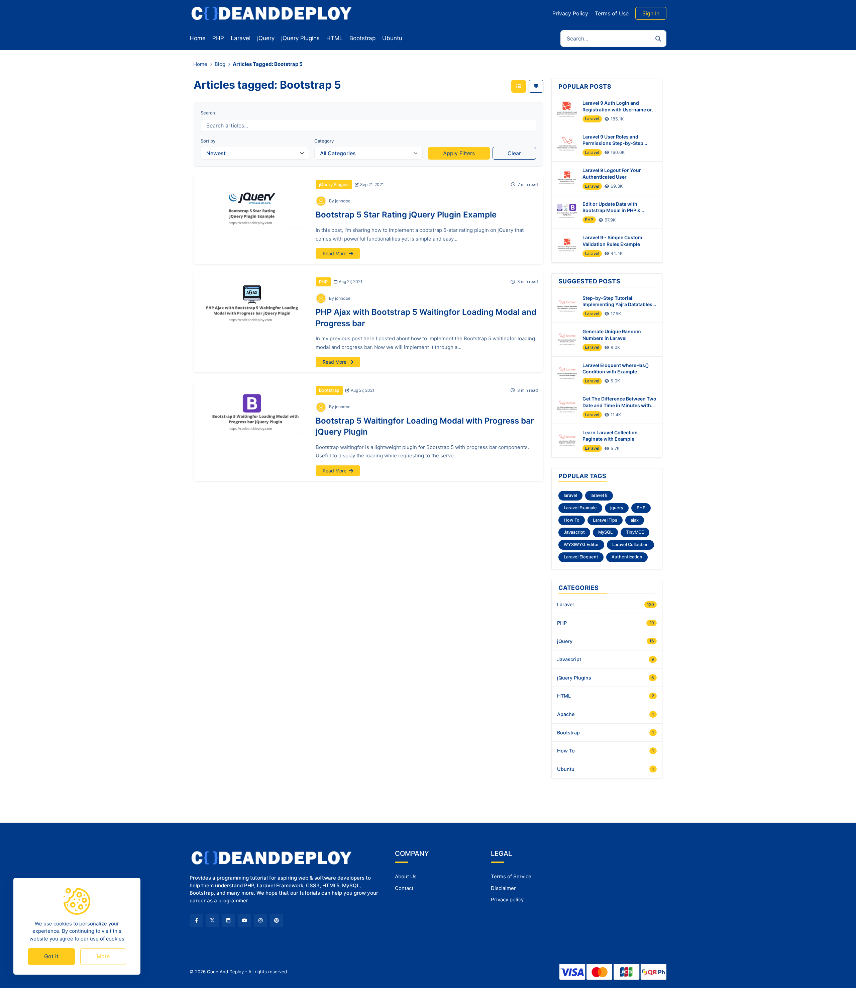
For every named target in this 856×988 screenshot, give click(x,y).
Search (208, 112)
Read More (335, 253)
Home (200, 64)
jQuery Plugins (334, 184)
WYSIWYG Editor (581, 544)
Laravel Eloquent (581, 556)
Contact (404, 888)
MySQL (605, 532)
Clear (514, 153)
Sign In (650, 13)
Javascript (574, 532)
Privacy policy (507, 899)
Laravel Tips (605, 520)
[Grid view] (536, 86)
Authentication (627, 556)
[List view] (518, 86)
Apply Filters (459, 153)
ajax (635, 520)
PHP (323, 281)
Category (324, 141)
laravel (570, 495)
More (103, 956)
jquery (616, 507)
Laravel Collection (630, 544)
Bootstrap (329, 390)
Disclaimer (503, 888)
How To (571, 520)
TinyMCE (635, 532)
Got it (51, 956)
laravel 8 (599, 495)
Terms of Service (511, 876)
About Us (406, 876)
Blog (220, 64)
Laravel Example (580, 507)
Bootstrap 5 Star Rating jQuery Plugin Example (406, 214)
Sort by (208, 141)
